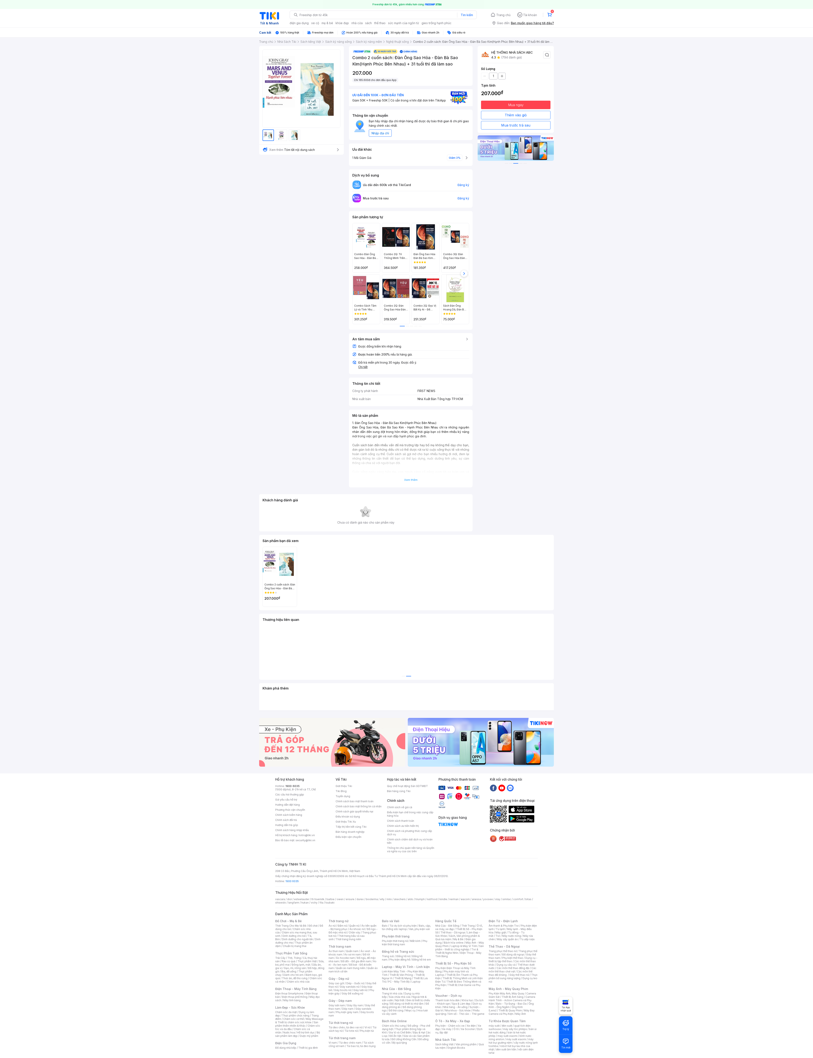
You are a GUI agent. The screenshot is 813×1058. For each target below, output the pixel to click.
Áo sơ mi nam (352, 954)
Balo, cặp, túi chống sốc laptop (406, 927)
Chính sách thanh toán (400, 820)
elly (382, 899)
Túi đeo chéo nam (350, 1042)
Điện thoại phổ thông (294, 996)
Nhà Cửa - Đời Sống (396, 989)
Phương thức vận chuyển (290, 809)
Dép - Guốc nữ (355, 983)
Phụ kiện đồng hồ (399, 959)
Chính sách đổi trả (286, 820)
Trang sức (388, 956)
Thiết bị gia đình (308, 1047)
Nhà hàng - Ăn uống (455, 1007)
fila (321, 902)
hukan (305, 902)
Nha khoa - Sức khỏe (458, 1010)
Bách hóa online (453, 942)
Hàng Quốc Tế (445, 921)
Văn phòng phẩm (466, 1044)
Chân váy (354, 932)
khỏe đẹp (342, 23)
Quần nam (352, 951)
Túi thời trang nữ (341, 1023)
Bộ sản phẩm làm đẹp (297, 1034)
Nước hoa (289, 1032)
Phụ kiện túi (367, 1030)
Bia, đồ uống (288, 971)
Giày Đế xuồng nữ (352, 993)
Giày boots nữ (342, 990)
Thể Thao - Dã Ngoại (504, 946)
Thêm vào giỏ (516, 115)
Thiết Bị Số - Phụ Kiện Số (453, 963)
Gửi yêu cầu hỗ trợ (286, 799)
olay (497, 899)
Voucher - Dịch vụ (448, 995)
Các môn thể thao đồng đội (513, 968)
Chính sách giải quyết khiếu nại (354, 811)
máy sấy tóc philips (515, 1029)
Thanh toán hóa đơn (447, 1000)
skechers (400, 899)
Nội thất (399, 1000)
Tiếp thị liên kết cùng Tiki (351, 826)
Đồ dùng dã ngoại (513, 954)
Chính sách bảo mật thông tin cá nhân (359, 806)
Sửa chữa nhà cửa (399, 996)
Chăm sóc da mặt (286, 1012)
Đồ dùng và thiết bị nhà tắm (406, 1003)
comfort (518, 899)
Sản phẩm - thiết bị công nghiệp (459, 947)
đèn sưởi (507, 1025)
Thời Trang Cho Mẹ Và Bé (290, 925)
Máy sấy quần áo (507, 939)
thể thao (380, 23)
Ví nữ (368, 1027)
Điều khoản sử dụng (348, 816)
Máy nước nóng (511, 935)
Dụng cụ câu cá (506, 964)
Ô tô (456, 1029)
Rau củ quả (288, 961)
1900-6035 (292, 786)
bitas (528, 899)
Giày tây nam (355, 1005)
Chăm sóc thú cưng (394, 1025)
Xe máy (446, 1029)
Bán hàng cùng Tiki (399, 791)
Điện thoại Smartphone (289, 993)
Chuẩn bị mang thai (294, 946)
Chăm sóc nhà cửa (298, 981)
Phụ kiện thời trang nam (404, 942)
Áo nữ (332, 925)
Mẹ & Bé (458, 939)
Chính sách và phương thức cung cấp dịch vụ (409, 832)
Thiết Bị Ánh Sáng (512, 996)
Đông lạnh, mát (301, 964)
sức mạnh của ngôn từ (403, 23)
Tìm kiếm (467, 15)
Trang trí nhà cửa (392, 993)
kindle (443, 899)
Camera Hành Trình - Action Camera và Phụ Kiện (512, 1000)
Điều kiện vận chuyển (348, 836)
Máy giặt (500, 932)
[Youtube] (501, 787)
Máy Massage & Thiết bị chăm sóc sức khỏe (299, 1020)
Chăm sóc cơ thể (293, 1018)
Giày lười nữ (360, 990)
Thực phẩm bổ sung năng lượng (513, 976)
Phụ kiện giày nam (347, 1012)
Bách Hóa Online (394, 1021)
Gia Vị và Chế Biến (400, 1032)
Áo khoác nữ (357, 929)
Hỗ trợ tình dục (306, 1032)
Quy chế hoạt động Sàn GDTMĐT (407, 786)
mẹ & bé (327, 23)
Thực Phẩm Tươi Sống (291, 953)
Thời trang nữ (338, 921)
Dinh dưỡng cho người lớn (297, 939)
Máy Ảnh (520, 1013)
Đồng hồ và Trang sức (398, 951)
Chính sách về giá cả (399, 807)
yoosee (488, 899)
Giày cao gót (336, 983)
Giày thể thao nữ (519, 974)
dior (289, 899)
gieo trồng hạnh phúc (436, 23)
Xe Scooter (468, 1029)
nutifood (432, 899)
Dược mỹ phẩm (309, 1035)
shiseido (280, 902)
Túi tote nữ (351, 1030)
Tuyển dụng (343, 796)
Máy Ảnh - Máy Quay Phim (508, 989)
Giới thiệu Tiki (344, 786)
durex (360, 899)
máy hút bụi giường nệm (511, 1041)
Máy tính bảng (292, 1000)
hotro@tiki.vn (307, 835)
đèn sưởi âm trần (506, 1049)
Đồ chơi (313, 925)
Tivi (497, 935)
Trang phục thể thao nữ (503, 951)
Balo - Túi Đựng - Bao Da (511, 1003)
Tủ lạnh (500, 929)
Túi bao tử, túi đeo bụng (361, 1046)
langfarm (293, 902)
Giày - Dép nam (340, 1000)
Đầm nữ (342, 925)
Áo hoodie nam (345, 957)
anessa (476, 899)
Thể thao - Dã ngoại (453, 932)
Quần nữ (354, 925)
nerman (454, 899)
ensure (350, 899)
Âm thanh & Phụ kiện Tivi (504, 925)
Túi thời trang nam (342, 1038)
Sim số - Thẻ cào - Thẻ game (466, 1013)
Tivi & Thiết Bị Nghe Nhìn (456, 951)
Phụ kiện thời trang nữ (395, 941)
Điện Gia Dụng (285, 1043)
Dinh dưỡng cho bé (294, 935)
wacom (465, 899)
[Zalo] (510, 787)
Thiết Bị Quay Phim (510, 1010)
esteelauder (301, 899)
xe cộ (315, 23)
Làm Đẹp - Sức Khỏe (290, 1007)
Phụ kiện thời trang (395, 936)
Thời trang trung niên (348, 939)
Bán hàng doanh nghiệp (350, 831)
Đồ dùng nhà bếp (285, 1047)
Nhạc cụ (410, 1010)
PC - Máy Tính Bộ (398, 981)
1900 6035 (292, 881)
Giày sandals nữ (349, 986)
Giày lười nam (337, 1005)
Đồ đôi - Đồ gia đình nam (356, 961)
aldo (410, 899)
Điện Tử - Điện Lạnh (503, 921)
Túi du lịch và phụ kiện (403, 925)
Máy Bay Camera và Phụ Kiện (512, 1012)
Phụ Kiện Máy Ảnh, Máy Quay (506, 993)
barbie (330, 899)
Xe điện (471, 1025)
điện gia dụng (299, 23)
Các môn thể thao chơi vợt (512, 969)
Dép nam (347, 1008)
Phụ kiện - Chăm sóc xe (450, 1025)
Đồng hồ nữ (403, 956)
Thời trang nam (340, 946)
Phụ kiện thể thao (512, 957)
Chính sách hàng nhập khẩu (292, 830)
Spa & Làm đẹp (461, 1003)
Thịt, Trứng (294, 957)
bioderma (372, 899)
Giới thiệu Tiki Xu (346, 821)
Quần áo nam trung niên (350, 968)
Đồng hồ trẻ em (421, 959)
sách (368, 23)
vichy (314, 902)
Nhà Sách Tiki (445, 1039)
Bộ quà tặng (399, 1042)
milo (389, 899)
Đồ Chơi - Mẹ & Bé (288, 921)
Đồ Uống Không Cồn (403, 1039)
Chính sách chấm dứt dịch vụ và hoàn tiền (410, 841)
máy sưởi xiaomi (516, 1039)
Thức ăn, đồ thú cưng (294, 978)
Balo (384, 925)
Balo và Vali (390, 921)
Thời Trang (468, 925)
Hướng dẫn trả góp (286, 825)
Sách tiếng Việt (444, 1044)
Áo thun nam (336, 951)
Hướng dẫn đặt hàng (287, 804)
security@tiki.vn (305, 840)
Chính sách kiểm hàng (288, 814)
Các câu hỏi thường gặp (289, 794)
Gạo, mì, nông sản (295, 968)
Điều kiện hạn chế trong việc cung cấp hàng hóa (410, 814)
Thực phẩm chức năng (295, 1015)
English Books (456, 1047)
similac (506, 899)
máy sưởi (494, 1025)
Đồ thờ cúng (396, 1010)
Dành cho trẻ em (293, 974)
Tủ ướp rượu (527, 939)
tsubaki (330, 902)
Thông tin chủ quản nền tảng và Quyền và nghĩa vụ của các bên (410, 849)
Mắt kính (415, 941)
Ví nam (333, 1042)
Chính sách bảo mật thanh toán (354, 801)
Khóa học (467, 1000)
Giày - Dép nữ (339, 978)
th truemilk (317, 899)
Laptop (416, 981)
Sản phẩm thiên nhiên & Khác (296, 1024)
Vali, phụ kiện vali (419, 929)
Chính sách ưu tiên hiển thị (403, 825)
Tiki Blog (341, 791)
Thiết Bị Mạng (402, 978)
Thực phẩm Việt (307, 961)
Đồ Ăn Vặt (395, 1035)
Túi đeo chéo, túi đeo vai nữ (345, 1027)
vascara (280, 899)
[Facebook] (493, 787)
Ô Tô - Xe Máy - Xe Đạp (452, 1021)
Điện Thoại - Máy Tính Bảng (296, 989)
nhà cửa (357, 23)
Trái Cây (280, 957)
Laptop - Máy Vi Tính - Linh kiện (406, 967)
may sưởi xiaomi (507, 1035)
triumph (420, 899)
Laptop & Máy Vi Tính (464, 946)
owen (340, 899)
